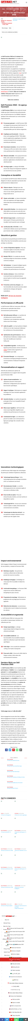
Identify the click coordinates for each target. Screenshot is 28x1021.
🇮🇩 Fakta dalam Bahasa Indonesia (15, 983)
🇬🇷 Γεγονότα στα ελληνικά (15, 976)
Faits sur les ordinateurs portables (10, 32)
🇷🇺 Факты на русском (15, 1005)
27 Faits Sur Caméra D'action (13, 760)
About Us (7, 919)
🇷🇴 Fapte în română (15, 1002)
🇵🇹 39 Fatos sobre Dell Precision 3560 (15, 941)
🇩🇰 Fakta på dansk (15, 960)
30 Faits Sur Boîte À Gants (12, 788)
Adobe (5, 349)
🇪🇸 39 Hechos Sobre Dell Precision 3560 (15, 931)
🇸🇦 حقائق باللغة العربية (15, 973)
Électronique (6, 28)
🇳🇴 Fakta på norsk (15, 967)
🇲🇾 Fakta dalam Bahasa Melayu (15, 993)
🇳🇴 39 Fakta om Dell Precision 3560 (15, 938)
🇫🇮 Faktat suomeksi (15, 970)
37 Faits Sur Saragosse (6, 815)
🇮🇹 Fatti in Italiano (15, 954)
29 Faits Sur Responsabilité (6, 905)
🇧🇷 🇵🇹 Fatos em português (15, 957)
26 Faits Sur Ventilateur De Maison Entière (16, 777)
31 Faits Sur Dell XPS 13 (6, 832)
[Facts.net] (9, 1)
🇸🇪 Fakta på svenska (15, 963)
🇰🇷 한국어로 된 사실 (15, 989)
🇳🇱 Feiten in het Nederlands (15, 996)
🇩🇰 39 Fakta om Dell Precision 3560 (15, 928)
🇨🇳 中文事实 (15, 1018)
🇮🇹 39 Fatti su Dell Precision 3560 (15, 934)
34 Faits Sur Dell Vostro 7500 (7, 887)
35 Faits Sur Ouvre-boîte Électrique (14, 766)
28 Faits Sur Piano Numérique (13, 771)
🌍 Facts (15, 944)
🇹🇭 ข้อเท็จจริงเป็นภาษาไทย (15, 1009)
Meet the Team (7, 926)
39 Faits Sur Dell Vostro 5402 (7, 850)
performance (4, 91)
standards (23, 729)
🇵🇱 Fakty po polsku (15, 999)
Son (20, 73)
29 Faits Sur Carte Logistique (21, 815)
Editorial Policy (7, 923)
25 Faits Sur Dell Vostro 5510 (7, 868)
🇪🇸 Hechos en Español (15, 951)
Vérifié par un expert (17, 18)
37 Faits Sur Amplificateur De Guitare (15, 782)
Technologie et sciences (12, 8)
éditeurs (19, 731)
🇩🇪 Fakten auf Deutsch (15, 947)
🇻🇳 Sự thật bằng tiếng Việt (15, 1012)
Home (3, 8)
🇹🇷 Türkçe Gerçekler (15, 1015)
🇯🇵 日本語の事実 (15, 986)
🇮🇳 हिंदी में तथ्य (15, 980)
